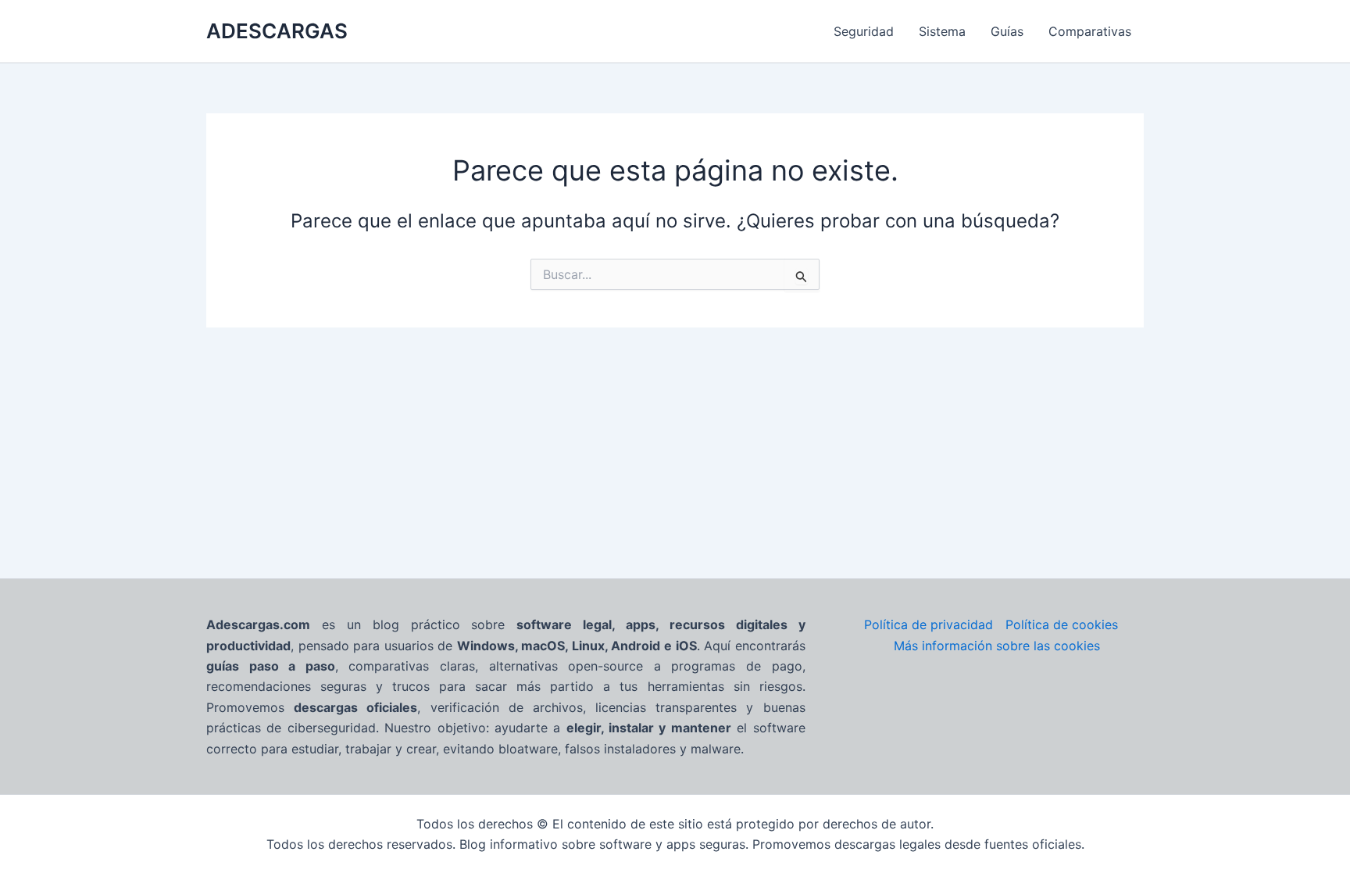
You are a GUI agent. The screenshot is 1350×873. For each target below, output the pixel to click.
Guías (1007, 31)
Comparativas (1089, 31)
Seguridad (864, 31)
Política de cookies (1061, 624)
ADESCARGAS (277, 31)
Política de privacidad (928, 624)
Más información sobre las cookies (997, 645)
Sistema (942, 31)
